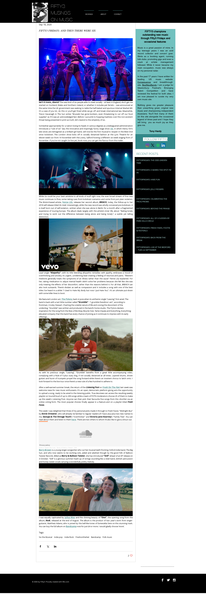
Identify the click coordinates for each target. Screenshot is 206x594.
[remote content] (86, 435)
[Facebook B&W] (162, 580)
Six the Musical (45, 537)
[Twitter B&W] (168, 580)
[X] (152, 145)
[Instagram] (147, 145)
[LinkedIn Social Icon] (163, 145)
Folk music (107, 537)
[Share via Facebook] (40, 546)
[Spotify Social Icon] (158, 145)
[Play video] (86, 168)
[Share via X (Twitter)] (47, 546)
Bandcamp (96, 537)
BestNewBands (149, 85)
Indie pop (58, 537)
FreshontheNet (82, 537)
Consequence (144, 82)
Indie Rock (69, 537)
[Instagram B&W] (174, 580)
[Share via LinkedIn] (55, 546)
